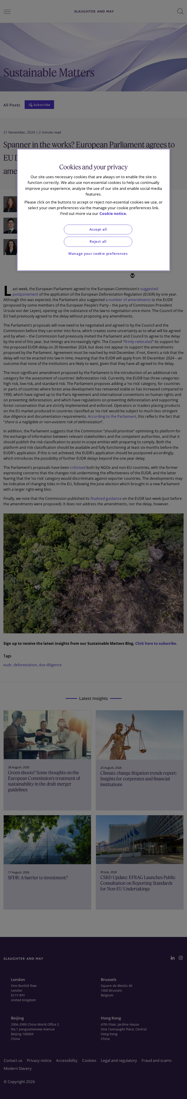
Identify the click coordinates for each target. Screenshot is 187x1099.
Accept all (98, 229)
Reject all (98, 241)
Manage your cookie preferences (98, 253)
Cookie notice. (113, 213)
